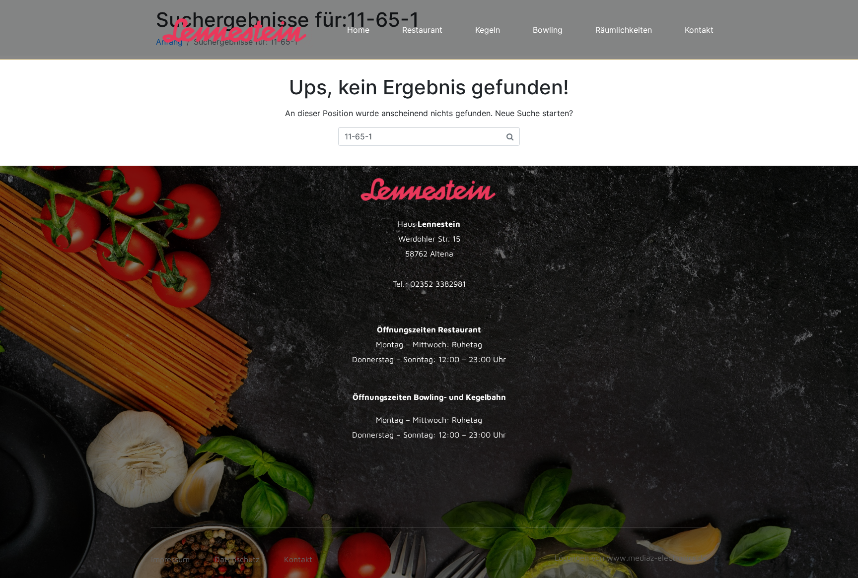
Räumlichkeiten (623, 30)
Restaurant (422, 30)
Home (358, 30)
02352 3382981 (438, 283)
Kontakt (699, 30)
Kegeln (487, 30)
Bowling (548, 30)
